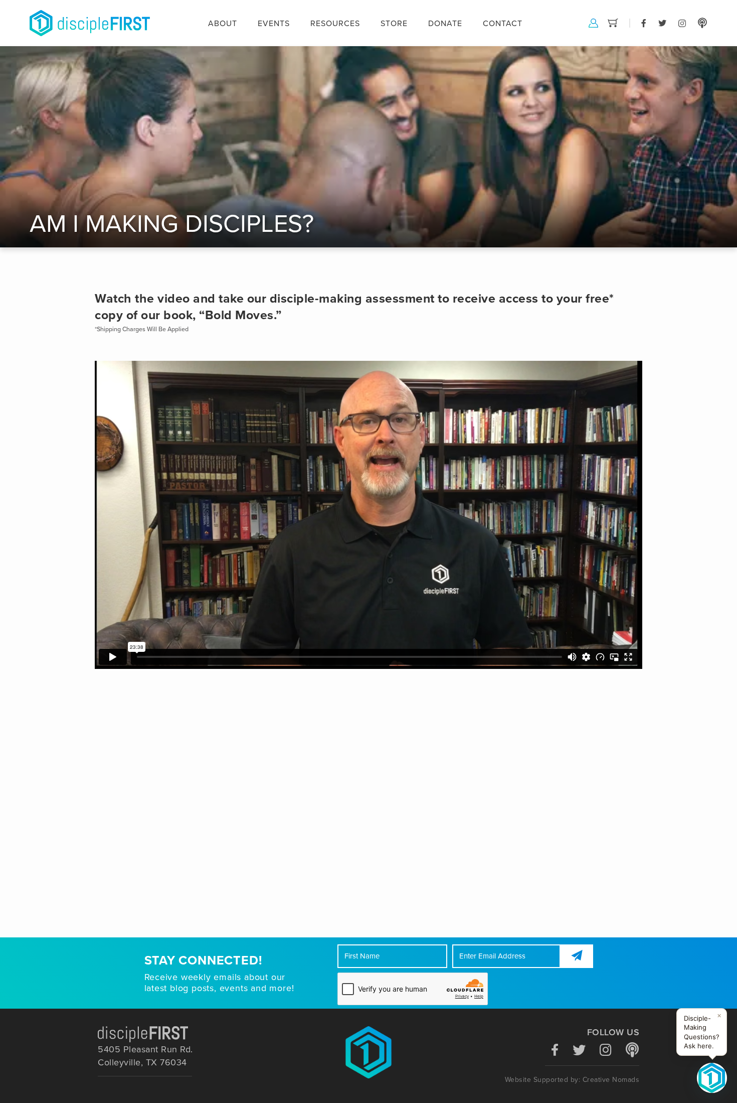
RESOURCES (335, 24)
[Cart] (613, 22)
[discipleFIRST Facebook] (644, 22)
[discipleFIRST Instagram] (682, 22)
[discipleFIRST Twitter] (662, 22)
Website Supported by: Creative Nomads (572, 1079)
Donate (445, 24)
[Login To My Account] (593, 22)
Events (274, 24)
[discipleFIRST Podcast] (702, 22)
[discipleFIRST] (712, 1078)
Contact (502, 24)
